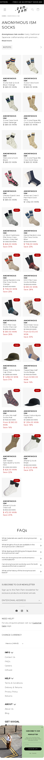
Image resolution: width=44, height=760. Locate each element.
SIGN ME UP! (33, 748)
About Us (9, 709)
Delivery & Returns (13, 687)
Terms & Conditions (14, 683)
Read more (7, 41)
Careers (8, 666)
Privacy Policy (11, 692)
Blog (7, 713)
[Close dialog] (42, 727)
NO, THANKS (32, 753)
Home (4, 16)
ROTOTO (7, 47)
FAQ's (7, 661)
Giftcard (8, 670)
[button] (5, 9)
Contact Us (10, 657)
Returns (8, 696)
